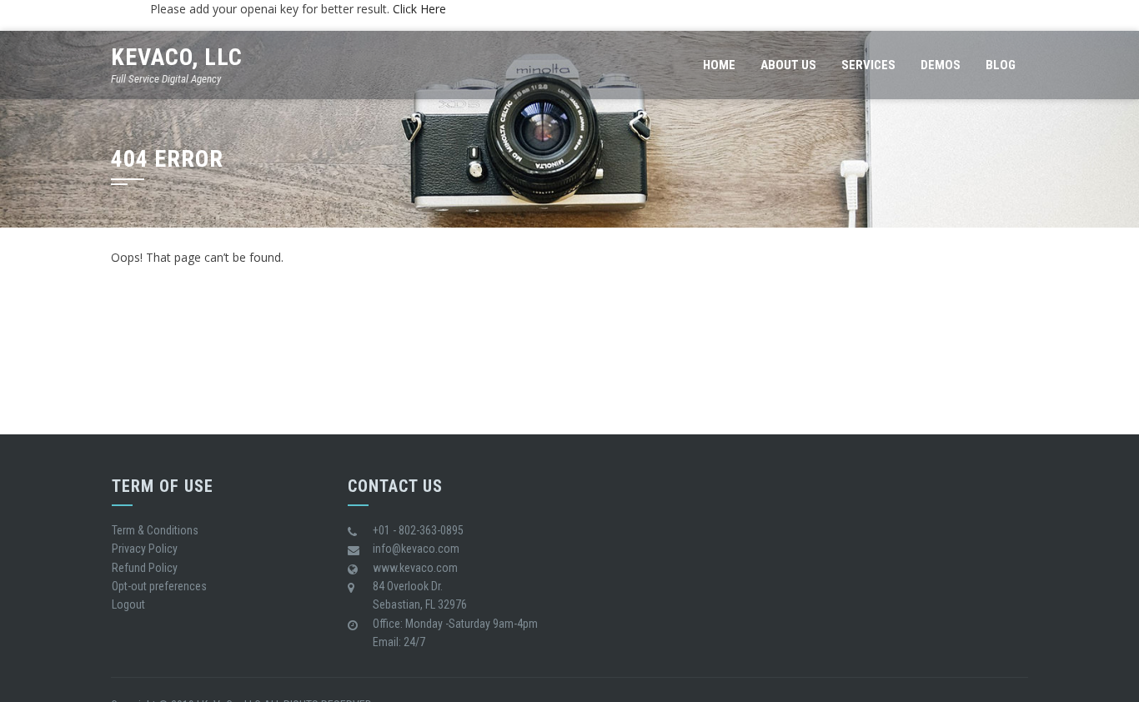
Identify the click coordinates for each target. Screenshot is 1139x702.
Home (719, 65)
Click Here (419, 9)
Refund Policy (145, 567)
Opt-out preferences (159, 586)
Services (868, 65)
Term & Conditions (155, 530)
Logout (128, 604)
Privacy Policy (145, 548)
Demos (941, 65)
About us (788, 65)
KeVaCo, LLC (177, 57)
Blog (1001, 65)
